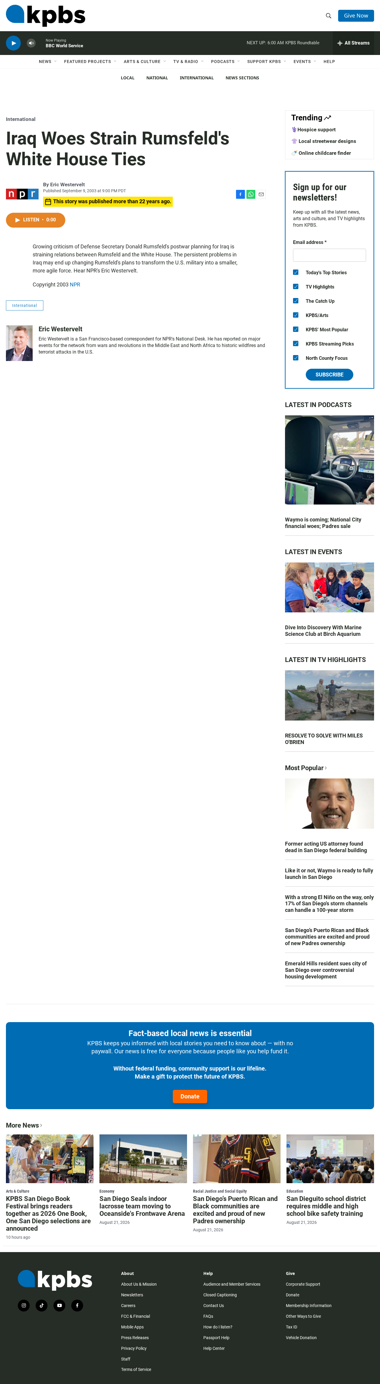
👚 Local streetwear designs (323, 141)
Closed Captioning (220, 1294)
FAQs (208, 1316)
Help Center (214, 1348)
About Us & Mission (139, 1284)
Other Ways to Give (303, 1316)
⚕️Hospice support (313, 130)
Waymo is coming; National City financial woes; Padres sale (323, 522)
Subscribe (329, 374)
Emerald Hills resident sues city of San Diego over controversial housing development (326, 970)
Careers (128, 1305)
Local (127, 78)
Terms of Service (136, 1369)
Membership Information (309, 1305)
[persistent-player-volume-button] (31, 43)
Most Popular (304, 768)
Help (329, 61)
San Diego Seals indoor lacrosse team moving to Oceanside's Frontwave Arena (142, 1206)
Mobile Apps (132, 1327)
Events (302, 61)
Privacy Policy (134, 1348)
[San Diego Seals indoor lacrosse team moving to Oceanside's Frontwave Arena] (143, 1158)
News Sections (242, 78)
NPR (75, 284)
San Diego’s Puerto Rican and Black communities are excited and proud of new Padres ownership (327, 936)
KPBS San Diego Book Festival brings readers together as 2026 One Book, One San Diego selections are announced (48, 1213)
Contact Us (213, 1305)
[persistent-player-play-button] (13, 43)
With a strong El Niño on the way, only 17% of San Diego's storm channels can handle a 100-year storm (329, 903)
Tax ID (291, 1327)
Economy (106, 1191)
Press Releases (135, 1337)
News (45, 61)
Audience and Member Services (231, 1284)
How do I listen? (217, 1327)
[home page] (45, 16)
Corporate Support (303, 1284)
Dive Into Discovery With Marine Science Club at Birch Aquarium (323, 630)
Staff (125, 1359)
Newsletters (132, 1294)
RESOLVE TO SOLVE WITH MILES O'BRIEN (324, 738)
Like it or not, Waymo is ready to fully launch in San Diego (329, 873)
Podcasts (223, 61)
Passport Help (216, 1337)
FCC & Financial (135, 1316)
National (157, 78)
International (197, 78)
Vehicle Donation (301, 1337)
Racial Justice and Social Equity (220, 1191)
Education (294, 1191)
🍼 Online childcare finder (321, 153)
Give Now (356, 15)
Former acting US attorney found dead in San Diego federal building (326, 847)
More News (22, 1125)
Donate (190, 1096)
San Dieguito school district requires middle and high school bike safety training (326, 1206)
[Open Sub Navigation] (55, 61)
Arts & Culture (142, 61)
